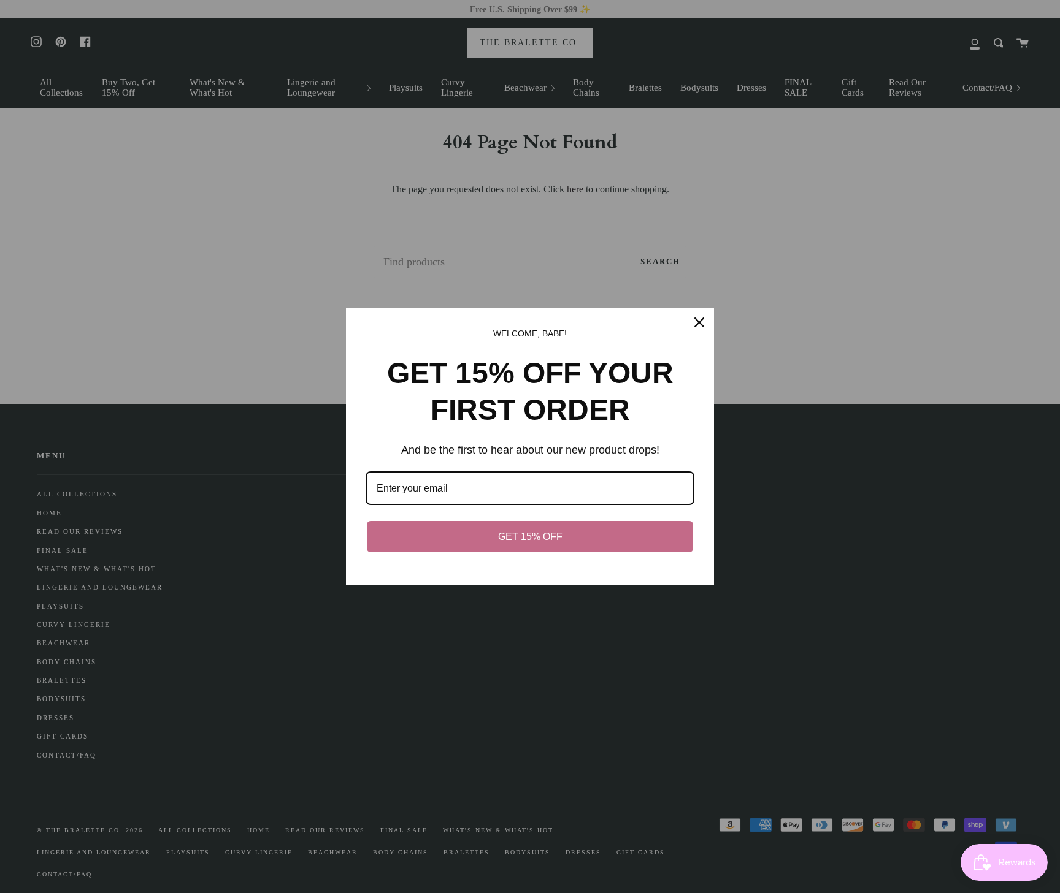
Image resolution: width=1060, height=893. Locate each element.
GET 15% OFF (530, 536)
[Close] (699, 322)
